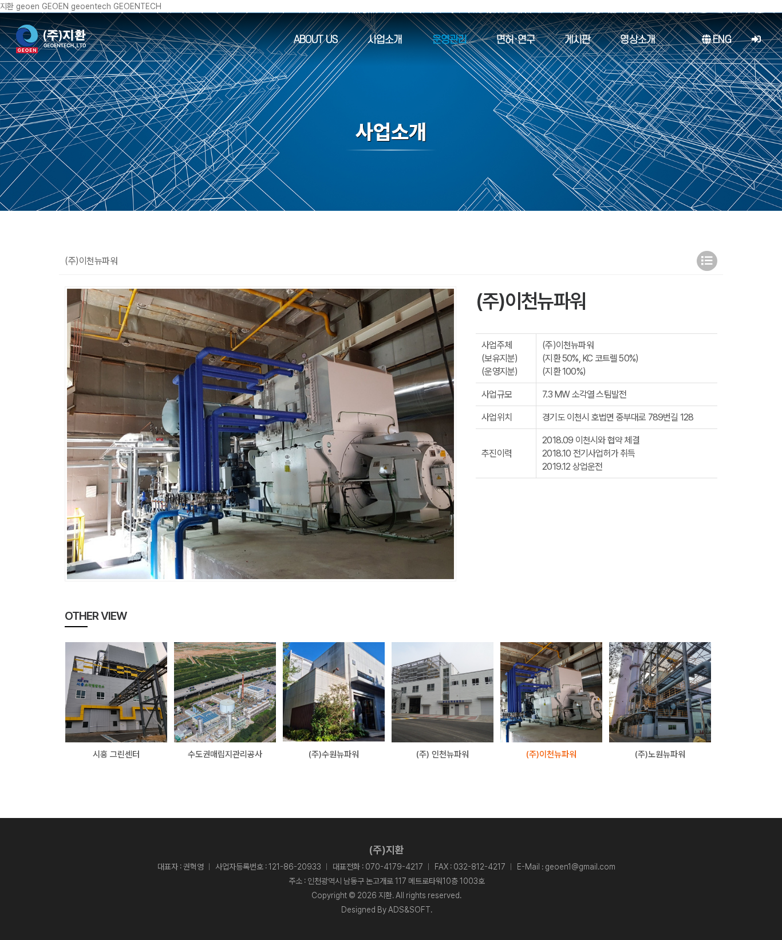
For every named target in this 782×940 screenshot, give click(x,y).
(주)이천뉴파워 (551, 754)
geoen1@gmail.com (580, 866)
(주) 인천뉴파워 (442, 754)
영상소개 (637, 39)
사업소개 (385, 39)
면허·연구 (515, 39)
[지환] (51, 39)
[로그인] (756, 39)
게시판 (577, 39)
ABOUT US (316, 39)
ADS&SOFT (409, 909)
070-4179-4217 (394, 866)
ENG (720, 39)
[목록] (707, 261)
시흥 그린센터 (116, 754)
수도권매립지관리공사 (225, 754)
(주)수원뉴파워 (334, 754)
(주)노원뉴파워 (660, 754)
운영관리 (449, 39)
